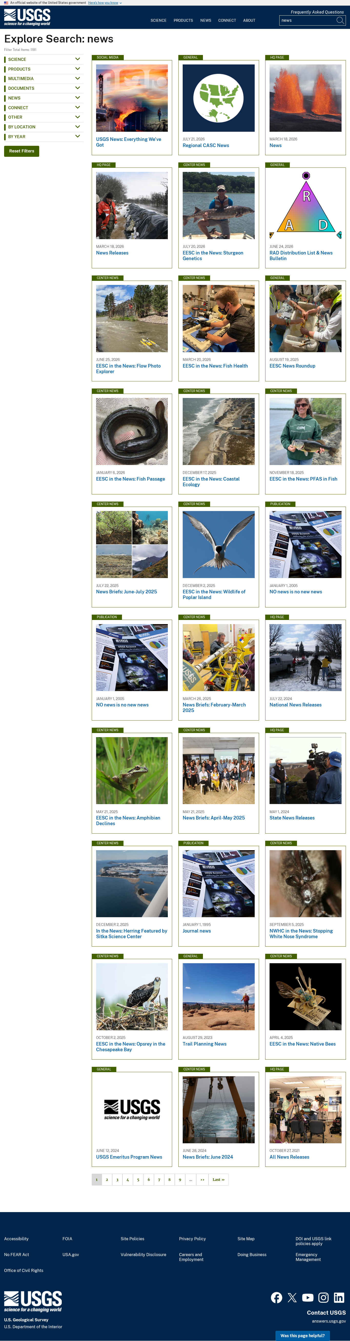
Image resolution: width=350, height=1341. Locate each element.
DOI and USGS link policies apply (314, 1241)
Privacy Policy (192, 1239)
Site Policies (132, 1239)
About (249, 20)
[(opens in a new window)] (276, 1297)
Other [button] (15, 117)
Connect (227, 20)
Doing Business (252, 1255)
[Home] (27, 24)
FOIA (67, 1239)
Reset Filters (21, 151)
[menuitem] (158, 17)
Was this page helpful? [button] (303, 1335)
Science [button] (17, 59)
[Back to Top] (331, 1322)
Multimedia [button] (21, 78)
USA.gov (71, 1255)
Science (159, 20)
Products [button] (19, 69)
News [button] (14, 98)
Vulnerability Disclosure (143, 1255)
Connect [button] (18, 107)
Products (183, 20)
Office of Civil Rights (23, 1270)
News (205, 20)
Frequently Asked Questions (317, 12)
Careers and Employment (191, 1257)
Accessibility (16, 1239)
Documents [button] (21, 88)
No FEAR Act (16, 1255)
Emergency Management (308, 1257)
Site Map (246, 1239)
